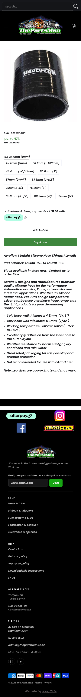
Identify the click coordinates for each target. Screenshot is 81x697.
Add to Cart (40, 230)
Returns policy (17, 556)
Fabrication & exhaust (22, 525)
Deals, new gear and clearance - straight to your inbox (39, 475)
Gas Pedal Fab (17, 606)
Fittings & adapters (21, 510)
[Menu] (6, 26)
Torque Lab (15, 595)
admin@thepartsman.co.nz (26, 645)
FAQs (11, 578)
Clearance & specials (22, 532)
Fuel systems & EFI (20, 518)
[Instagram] (11, 661)
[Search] (76, 6)
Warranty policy (18, 563)
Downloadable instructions (26, 571)
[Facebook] (20, 661)
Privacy (48, 682)
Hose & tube (16, 503)
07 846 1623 (16, 638)
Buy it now (40, 242)
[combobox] (37, 6)
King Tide (49, 691)
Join (56, 483)
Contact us (15, 549)
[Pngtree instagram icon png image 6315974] (59, 415)
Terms (38, 682)
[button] (74, 26)
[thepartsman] (39, 26)
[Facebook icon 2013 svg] (21, 428)
